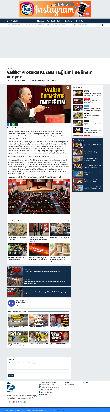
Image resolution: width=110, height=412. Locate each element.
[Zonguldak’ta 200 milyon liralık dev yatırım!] (38, 336)
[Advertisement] (55, 46)
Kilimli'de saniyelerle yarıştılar (91, 116)
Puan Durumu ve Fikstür (47, 389)
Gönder (11, 375)
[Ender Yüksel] (11, 303)
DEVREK (86, 128)
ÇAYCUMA (49, 25)
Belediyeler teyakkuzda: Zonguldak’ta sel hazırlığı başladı (17, 344)
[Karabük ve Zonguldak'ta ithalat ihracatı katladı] (38, 319)
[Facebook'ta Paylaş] (8, 124)
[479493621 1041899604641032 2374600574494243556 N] (39, 197)
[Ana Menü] (102, 25)
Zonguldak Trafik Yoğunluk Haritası (50, 387)
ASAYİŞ (68, 25)
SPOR (79, 25)
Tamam (102, 409)
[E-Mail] (17, 305)
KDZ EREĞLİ (40, 25)
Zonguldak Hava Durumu (47, 384)
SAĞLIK (84, 25)
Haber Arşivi (44, 394)
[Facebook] (8, 402)
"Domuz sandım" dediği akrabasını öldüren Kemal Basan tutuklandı (93, 94)
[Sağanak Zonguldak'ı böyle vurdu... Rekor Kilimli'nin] (18, 319)
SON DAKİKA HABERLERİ (14, 25)
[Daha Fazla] (16, 124)
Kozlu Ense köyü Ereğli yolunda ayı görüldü (92, 124)
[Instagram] (16, 402)
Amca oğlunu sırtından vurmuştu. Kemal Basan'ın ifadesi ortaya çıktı (59, 327)
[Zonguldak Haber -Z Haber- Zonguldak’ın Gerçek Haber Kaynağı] (12, 21)
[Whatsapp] (24, 402)
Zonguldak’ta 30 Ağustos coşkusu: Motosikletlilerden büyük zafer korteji (92, 102)
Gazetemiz (68, 21)
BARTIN (55, 25)
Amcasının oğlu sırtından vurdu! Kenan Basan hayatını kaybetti (58, 344)
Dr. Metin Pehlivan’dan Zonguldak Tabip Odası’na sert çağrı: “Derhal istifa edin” (92, 109)
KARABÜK (62, 25)
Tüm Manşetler (45, 391)
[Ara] (102, 21)
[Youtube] (21, 402)
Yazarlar (42, 21)
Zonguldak (87, 98)
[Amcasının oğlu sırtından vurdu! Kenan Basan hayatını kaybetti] (59, 336)
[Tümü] (101, 87)
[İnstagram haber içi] (55, 9)
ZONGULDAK (32, 25)
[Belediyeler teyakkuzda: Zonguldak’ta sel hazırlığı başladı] (18, 336)
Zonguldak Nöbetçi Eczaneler (48, 382)
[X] (10, 402)
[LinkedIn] (19, 402)
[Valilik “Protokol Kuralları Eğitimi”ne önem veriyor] (39, 104)
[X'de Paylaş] (11, 124)
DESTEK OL (79, 21)
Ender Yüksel (11, 127)
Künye (86, 382)
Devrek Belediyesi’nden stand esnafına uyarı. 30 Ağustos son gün (92, 131)
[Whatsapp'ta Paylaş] (13, 124)
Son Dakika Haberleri (46, 392)
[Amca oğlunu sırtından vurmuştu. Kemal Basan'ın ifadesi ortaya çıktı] (59, 319)
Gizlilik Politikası (69, 384)
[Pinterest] (13, 402)
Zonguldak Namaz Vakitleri (48, 386)
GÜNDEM (25, 25)
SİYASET (73, 25)
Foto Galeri (51, 21)
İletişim (59, 21)
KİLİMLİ (86, 113)
